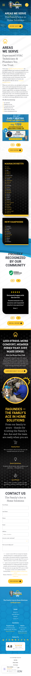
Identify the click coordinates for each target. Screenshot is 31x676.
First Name (5, 504)
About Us (15, 612)
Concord (8, 182)
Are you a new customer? (8, 538)
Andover (8, 168)
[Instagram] (9, 640)
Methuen (8, 201)
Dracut (8, 184)
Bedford (8, 172)
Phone (3, 518)
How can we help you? (7, 544)
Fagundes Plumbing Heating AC (16, 68)
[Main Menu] (3, 5)
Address (4, 531)
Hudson (8, 231)
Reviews (15, 616)
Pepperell (8, 204)
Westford (8, 213)
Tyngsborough (9, 211)
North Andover (10, 202)
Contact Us (15, 618)
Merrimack (9, 234)
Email (3, 524)
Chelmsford (9, 180)
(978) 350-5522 (15, 602)
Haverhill (8, 190)
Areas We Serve (15, 614)
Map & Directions (10, 631)
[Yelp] (18, 640)
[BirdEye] (15, 640)
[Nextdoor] (27, 640)
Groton (8, 187)
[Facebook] (6, 640)
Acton (7, 167)
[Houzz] (24, 640)
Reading (8, 206)
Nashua (8, 236)
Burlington (9, 177)
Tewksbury (9, 207)
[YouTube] (12, 640)
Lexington (8, 192)
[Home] (15, 5)
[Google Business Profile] (3, 640)
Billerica (8, 173)
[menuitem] (15, 660)
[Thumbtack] (21, 640)
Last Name (4, 511)
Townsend (8, 209)
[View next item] (18, 144)
